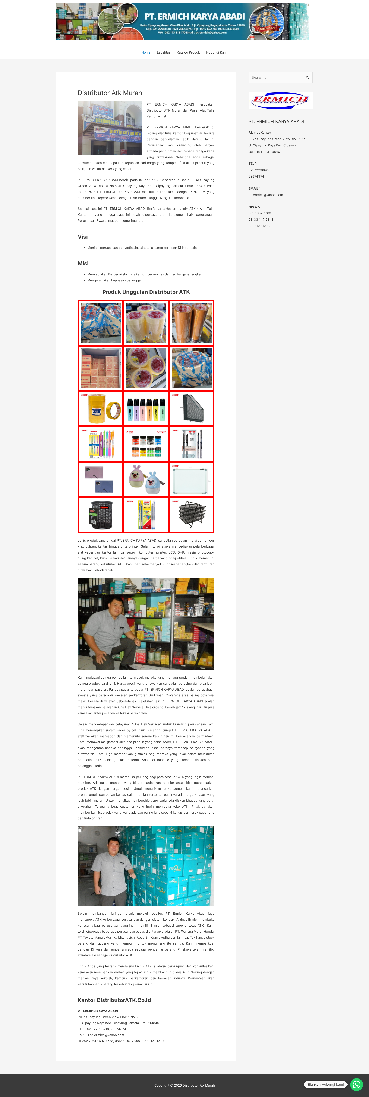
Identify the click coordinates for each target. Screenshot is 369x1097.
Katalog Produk (188, 52)
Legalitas (163, 52)
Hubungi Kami (216, 52)
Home (146, 52)
